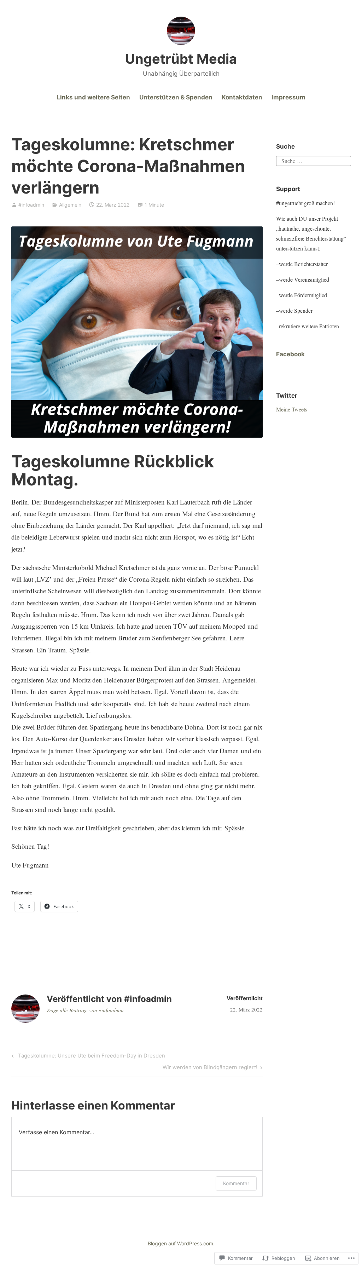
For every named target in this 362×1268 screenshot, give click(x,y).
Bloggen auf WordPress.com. (181, 1243)
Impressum (288, 97)
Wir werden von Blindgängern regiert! (210, 1068)
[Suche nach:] (313, 160)
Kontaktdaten (242, 97)
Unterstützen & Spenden (175, 97)
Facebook (290, 354)
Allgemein (70, 205)
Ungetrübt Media (181, 59)
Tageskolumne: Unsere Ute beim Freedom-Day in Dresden (87, 1057)
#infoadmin (31, 205)
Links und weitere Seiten (93, 97)
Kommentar (236, 1183)
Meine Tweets (291, 409)
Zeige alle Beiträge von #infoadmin (85, 1010)
